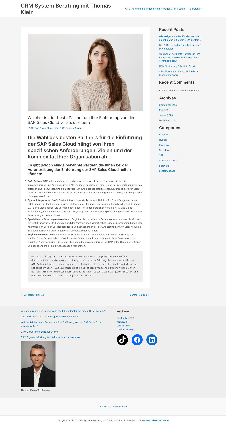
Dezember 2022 (168, 120)
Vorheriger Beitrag (32, 295)
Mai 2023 (164, 109)
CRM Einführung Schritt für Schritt (177, 66)
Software (164, 165)
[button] (201, 9)
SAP (31, 128)
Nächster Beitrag (139, 295)
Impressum (105, 406)
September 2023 (168, 104)
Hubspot (163, 139)
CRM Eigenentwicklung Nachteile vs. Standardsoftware (51, 337)
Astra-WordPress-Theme (155, 420)
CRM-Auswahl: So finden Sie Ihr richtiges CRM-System (155, 8)
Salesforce (165, 150)
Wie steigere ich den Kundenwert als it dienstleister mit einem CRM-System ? (63, 311)
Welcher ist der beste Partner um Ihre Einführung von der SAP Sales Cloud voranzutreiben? (179, 57)
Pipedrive (164, 145)
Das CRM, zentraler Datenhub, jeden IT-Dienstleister (49, 316)
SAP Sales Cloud (44, 128)
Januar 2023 (166, 115)
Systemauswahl (167, 170)
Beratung (195, 8)
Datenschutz (120, 406)
